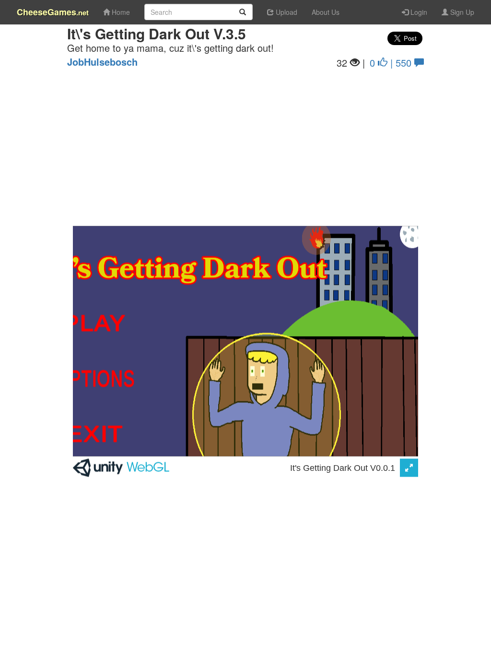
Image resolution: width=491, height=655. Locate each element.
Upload (285, 12)
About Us (325, 12)
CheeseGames (53, 12)
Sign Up (461, 12)
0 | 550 (392, 62)
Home (120, 12)
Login (418, 12)
